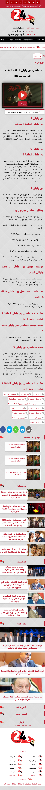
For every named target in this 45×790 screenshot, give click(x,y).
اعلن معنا (12, 775)
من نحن (32, 775)
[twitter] (33, 2)
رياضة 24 (18, 39)
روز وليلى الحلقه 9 (35, 408)
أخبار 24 (37, 39)
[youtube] (29, 2)
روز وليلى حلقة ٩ (18, 412)
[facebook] (38, 2)
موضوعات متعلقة (32, 437)
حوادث (11, 39)
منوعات (32, 771)
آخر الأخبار (21, 561)
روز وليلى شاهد (36, 422)
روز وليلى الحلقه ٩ (17, 408)
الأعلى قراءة (21, 707)
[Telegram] (22, 429)
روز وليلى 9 (37, 394)
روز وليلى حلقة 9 (35, 412)
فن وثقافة (37, 55)
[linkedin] (25, 2)
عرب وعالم (33, 767)
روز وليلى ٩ (25, 394)
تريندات (12, 771)
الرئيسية (32, 756)
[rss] (20, 2)
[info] (12, 2)
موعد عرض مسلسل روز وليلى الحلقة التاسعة (25, 403)
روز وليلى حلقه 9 (35, 417)
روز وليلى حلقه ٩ (18, 417)
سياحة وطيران (28, 39)
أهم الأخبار (21, 623)
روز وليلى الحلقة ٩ (10, 394)
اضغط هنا (28, 318)
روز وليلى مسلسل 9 (16, 398)
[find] (16, 2)
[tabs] (7, 2)
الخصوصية (22, 779)
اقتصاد (12, 767)
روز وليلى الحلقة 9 (35, 398)
